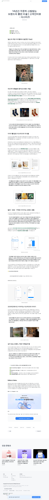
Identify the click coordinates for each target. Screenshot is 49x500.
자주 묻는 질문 (5, 477)
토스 (12, 477)
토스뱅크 (12, 478)
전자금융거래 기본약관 (26, 490)
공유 (10, 431)
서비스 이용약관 (5, 490)
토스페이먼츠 (13, 475)
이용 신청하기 (44, 1)
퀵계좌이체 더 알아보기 (12, 280)
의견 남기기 (39, 431)
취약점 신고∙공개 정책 (19, 490)
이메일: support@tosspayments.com (25, 477)
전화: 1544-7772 (22, 475)
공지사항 (4, 475)
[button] (24, 418)
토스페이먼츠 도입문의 (36, 497)
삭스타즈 (16, 30)
